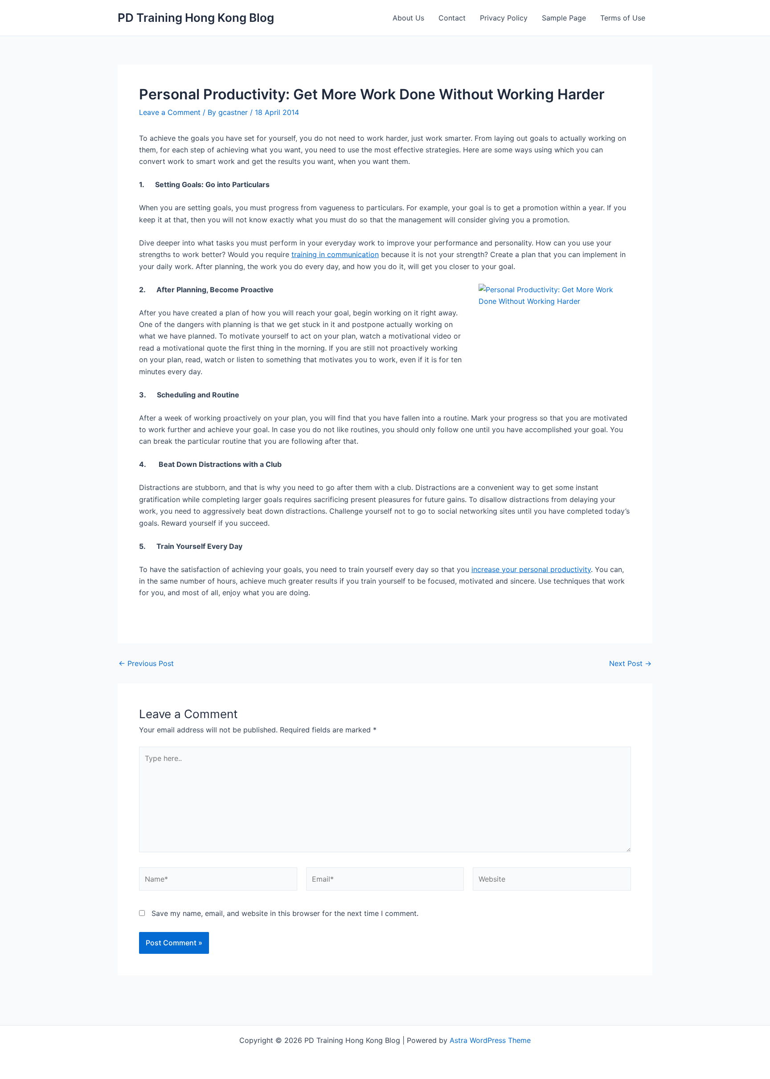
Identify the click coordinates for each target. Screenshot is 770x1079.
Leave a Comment (170, 112)
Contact (452, 17)
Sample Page (564, 17)
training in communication (335, 254)
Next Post (630, 663)
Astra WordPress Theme (490, 1040)
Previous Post (146, 663)
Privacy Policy (504, 17)
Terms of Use (622, 17)
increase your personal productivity (531, 569)
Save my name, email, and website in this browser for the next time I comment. (285, 913)
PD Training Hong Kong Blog (196, 18)
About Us (408, 17)
